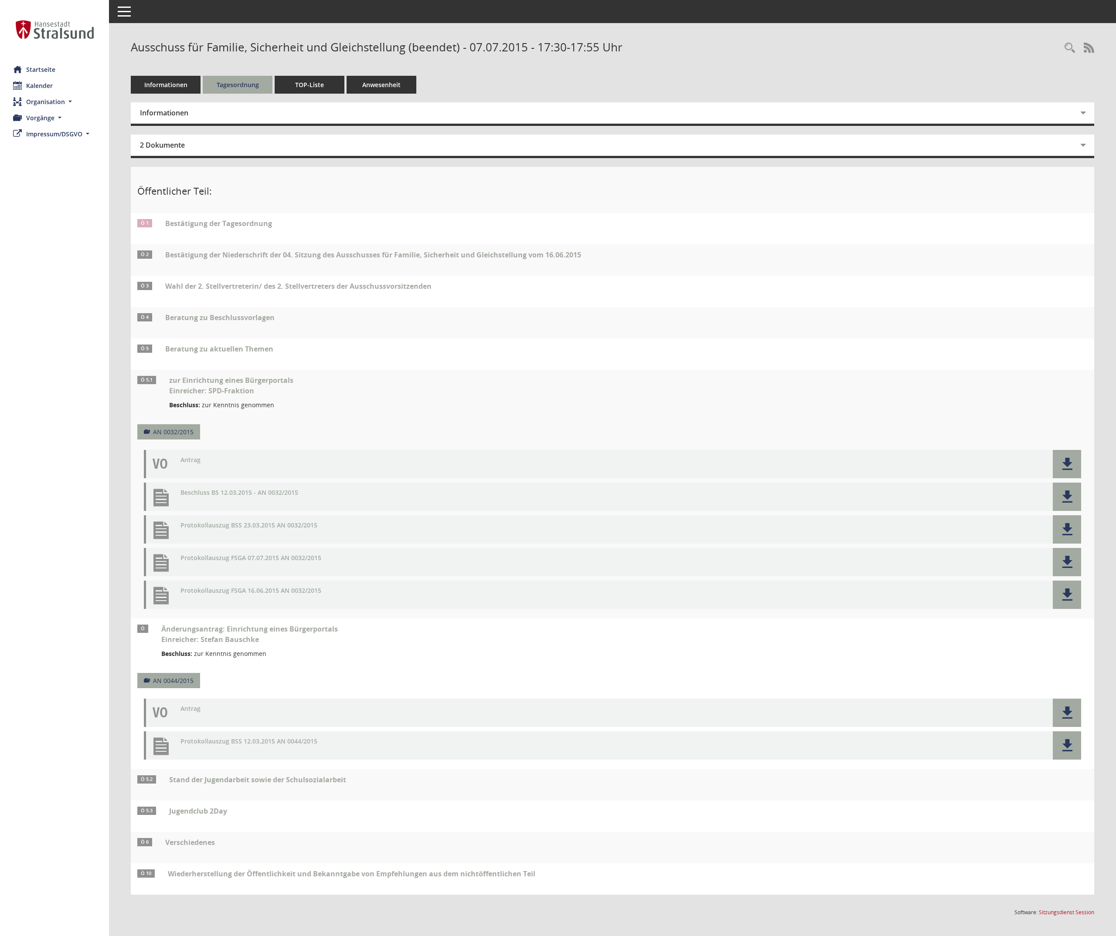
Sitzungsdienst (1066, 912)
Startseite (40, 69)
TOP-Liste (309, 85)
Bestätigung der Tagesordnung (218, 223)
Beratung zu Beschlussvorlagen (220, 317)
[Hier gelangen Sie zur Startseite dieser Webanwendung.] (54, 29)
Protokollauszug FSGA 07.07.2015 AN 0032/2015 (250, 558)
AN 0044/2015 (173, 680)
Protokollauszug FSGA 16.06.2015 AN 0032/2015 (250, 591)
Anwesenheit (381, 85)
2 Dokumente (162, 145)
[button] (54, 102)
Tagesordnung (238, 85)
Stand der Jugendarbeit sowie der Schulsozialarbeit (257, 779)
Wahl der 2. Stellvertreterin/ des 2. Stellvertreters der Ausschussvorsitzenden (298, 286)
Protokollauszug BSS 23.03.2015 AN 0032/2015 (248, 525)
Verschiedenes (190, 842)
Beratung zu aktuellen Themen (219, 349)
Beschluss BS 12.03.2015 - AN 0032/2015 (239, 493)
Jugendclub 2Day (198, 811)
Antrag (190, 460)
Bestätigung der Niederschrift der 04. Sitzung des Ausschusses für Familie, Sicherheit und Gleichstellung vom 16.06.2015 (373, 255)
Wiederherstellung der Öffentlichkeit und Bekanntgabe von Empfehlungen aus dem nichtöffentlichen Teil (351, 874)
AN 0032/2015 (173, 432)
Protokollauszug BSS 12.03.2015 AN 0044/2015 (248, 741)
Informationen (165, 85)
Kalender (39, 85)
